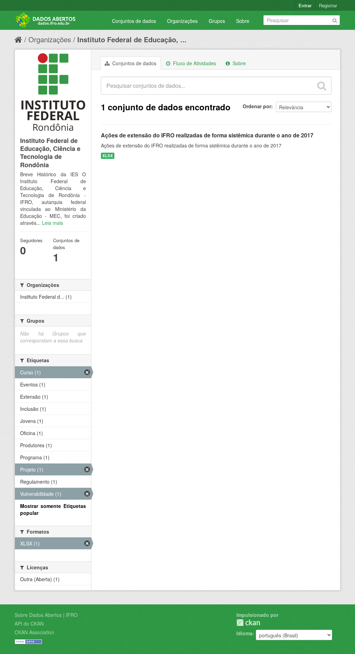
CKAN (248, 622)
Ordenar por (257, 106)
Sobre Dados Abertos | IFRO (46, 614)
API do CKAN (29, 623)
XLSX (107, 156)
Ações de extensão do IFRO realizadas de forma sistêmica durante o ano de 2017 (207, 135)
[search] (321, 85)
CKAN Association (34, 632)
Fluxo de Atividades (194, 63)
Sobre (242, 20)
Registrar (328, 5)
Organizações (182, 20)
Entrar (305, 5)
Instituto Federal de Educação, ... (132, 39)
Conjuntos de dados (134, 20)
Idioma (244, 633)
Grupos (217, 20)
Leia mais (52, 222)
